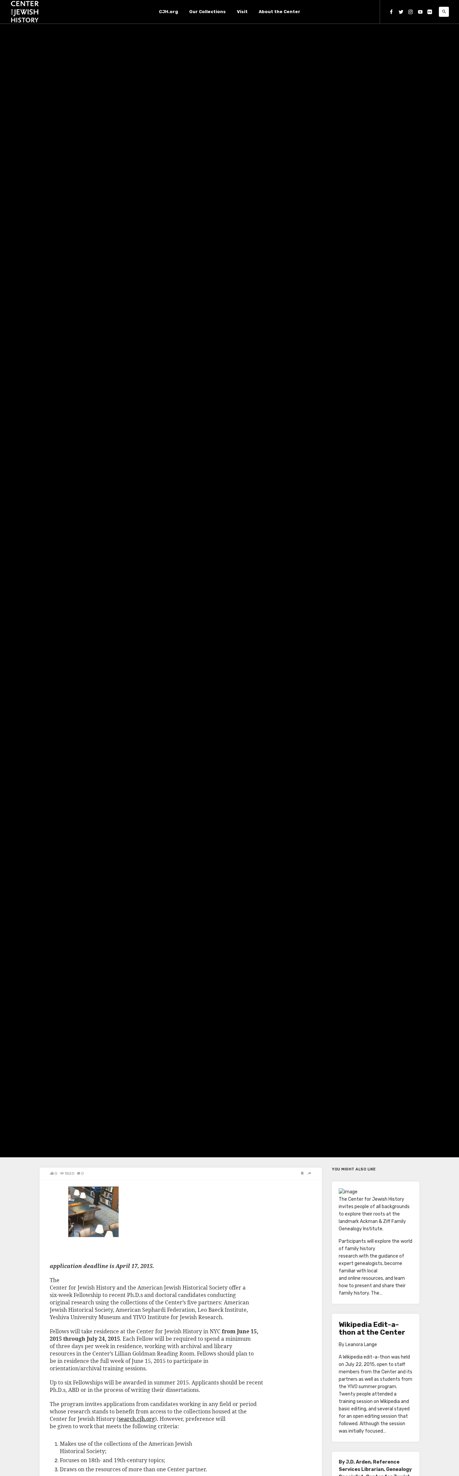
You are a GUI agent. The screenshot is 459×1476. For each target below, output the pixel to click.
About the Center (279, 11)
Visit (242, 11)
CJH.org (168, 11)
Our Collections (207, 11)
